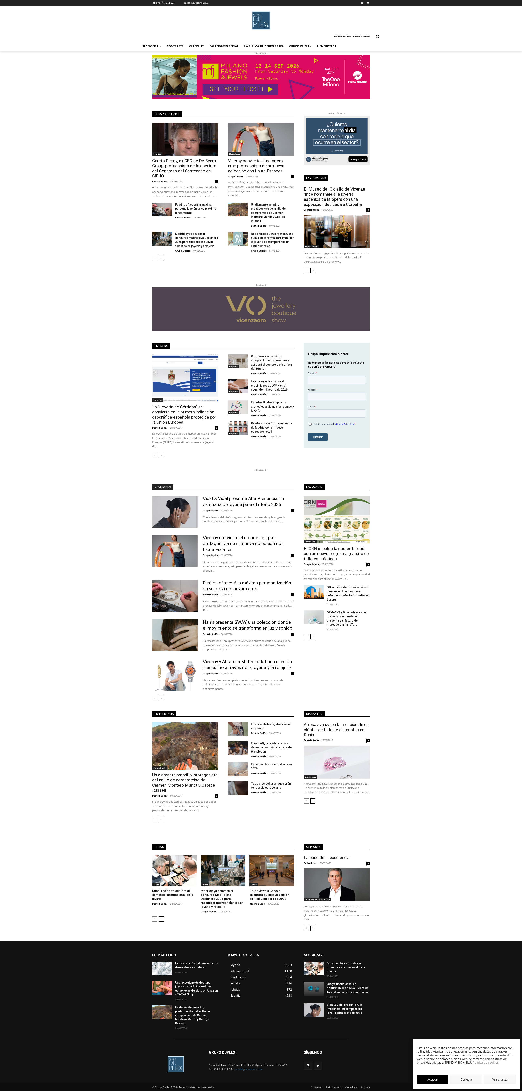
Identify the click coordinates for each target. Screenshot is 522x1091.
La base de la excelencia (326, 857)
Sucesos (364, 974)
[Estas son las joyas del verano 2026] (238, 769)
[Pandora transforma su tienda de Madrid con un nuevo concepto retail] (238, 428)
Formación (310, 541)
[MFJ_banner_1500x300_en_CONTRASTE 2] (261, 77)
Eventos (157, 153)
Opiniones (345, 968)
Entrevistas (349, 956)
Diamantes (310, 776)
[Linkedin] (367, 3)
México (342, 965)
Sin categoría (362, 971)
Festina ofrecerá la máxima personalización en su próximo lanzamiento (195, 208)
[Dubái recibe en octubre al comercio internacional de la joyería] (174, 870)
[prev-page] (154, 258)
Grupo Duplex (235, 176)
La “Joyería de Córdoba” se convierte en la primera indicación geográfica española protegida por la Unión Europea (184, 414)
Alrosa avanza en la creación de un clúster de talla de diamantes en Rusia (336, 729)
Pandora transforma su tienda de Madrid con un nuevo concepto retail (271, 427)
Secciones (343, 971)
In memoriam (328, 962)
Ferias (156, 884)
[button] (378, 36)
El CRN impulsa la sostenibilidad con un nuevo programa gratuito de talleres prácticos (336, 553)
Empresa (157, 400)
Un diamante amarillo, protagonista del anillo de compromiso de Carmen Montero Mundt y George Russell (268, 213)
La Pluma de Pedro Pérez (317, 899)
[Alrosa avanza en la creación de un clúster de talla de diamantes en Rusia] (337, 762)
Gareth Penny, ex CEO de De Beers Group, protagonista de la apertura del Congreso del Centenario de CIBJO (184, 168)
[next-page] (161, 258)
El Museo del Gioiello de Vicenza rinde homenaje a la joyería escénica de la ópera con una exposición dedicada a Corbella (334, 197)
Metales (328, 965)
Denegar (466, 1079)
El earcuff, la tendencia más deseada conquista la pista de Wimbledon (271, 747)
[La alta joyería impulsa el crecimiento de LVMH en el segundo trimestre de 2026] (238, 386)
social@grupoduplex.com (248, 1069)
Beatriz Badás (159, 181)
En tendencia (159, 768)
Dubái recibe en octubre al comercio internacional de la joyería (172, 895)
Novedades (234, 153)
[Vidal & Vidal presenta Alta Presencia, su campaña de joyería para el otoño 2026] (175, 512)
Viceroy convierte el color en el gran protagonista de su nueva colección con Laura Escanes (257, 165)
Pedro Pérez (310, 863)
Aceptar (432, 1079)
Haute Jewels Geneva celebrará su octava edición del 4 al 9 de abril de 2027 (269, 895)
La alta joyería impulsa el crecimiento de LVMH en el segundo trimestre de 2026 (269, 385)
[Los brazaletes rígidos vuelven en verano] (238, 729)
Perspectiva (363, 968)
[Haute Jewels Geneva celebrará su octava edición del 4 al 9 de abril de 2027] (271, 870)
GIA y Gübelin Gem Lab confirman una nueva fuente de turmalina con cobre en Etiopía (347, 988)
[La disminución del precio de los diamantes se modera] (162, 968)
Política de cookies (486, 1062)
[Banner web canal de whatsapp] (337, 140)
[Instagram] (361, 3)
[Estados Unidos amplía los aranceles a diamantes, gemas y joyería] (238, 407)
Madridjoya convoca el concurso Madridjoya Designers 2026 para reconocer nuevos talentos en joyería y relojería (222, 899)
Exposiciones (311, 246)
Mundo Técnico (360, 965)
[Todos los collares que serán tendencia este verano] (238, 788)
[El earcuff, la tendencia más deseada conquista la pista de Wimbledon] (238, 748)
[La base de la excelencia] (337, 884)
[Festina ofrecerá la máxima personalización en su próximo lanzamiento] (162, 209)
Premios (327, 971)
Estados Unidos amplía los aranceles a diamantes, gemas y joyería (272, 406)
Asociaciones (329, 953)
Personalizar (500, 1079)
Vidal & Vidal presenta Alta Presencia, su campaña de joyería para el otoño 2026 (344, 1008)
